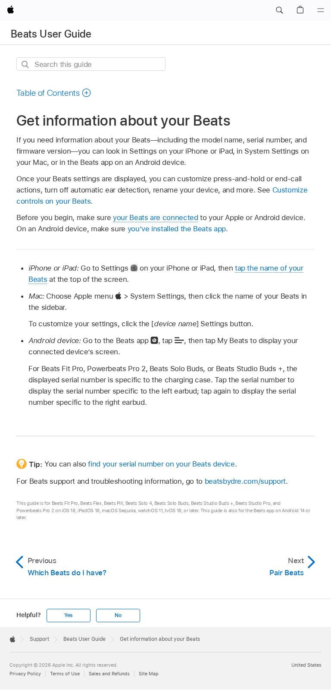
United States (306, 665)
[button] (279, 10)
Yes (68, 615)
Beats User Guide (51, 34)
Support (39, 639)
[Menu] (320, 10)
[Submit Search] (25, 64)
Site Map (149, 674)
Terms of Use (65, 674)
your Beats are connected (155, 217)
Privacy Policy (25, 674)
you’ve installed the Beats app (177, 228)
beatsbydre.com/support (245, 481)
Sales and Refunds (109, 674)
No (118, 615)
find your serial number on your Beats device (161, 464)
